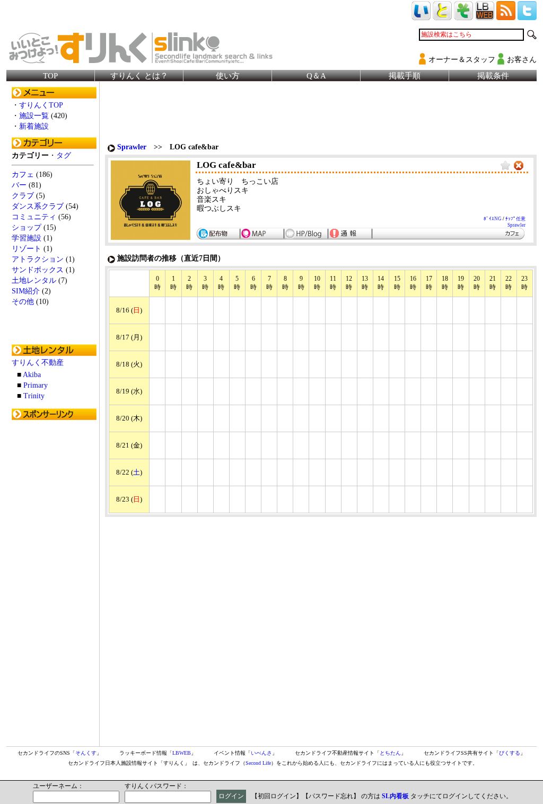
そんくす (86, 753)
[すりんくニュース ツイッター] (527, 16)
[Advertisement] (54, 584)
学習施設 (26, 238)
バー (19, 185)
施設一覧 (34, 116)
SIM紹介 (26, 291)
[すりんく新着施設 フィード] (505, 16)
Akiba (32, 375)
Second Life (258, 763)
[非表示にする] (518, 166)
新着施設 (34, 126)
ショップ (26, 227)
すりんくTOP (41, 105)
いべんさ (261, 753)
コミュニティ (34, 217)
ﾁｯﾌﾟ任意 (515, 218)
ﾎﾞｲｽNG (493, 218)
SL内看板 (395, 796)
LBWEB (181, 753)
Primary (35, 385)
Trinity (34, 396)
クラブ (23, 196)
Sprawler (131, 147)
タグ (63, 155)
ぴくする (509, 753)
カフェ (23, 174)
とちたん (390, 753)
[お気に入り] (505, 166)
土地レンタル (34, 280)
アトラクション (38, 259)
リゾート (26, 249)
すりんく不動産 (38, 363)
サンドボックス (38, 270)
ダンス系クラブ (38, 206)
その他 (23, 302)
